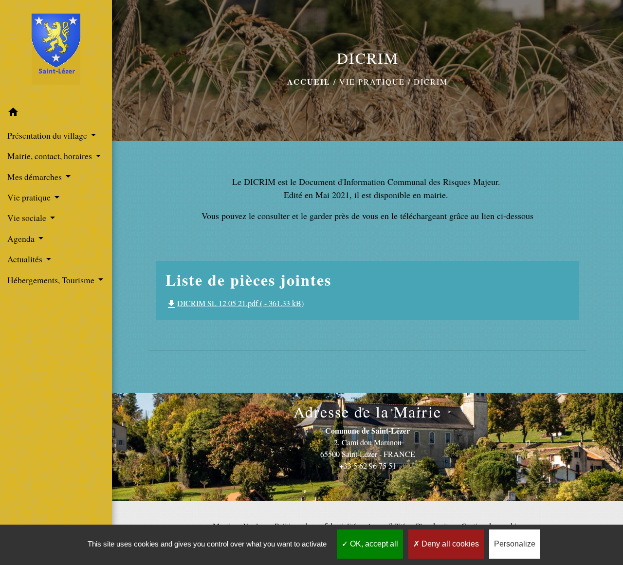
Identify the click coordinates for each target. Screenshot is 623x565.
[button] (56, 113)
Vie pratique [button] (30, 197)
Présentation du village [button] (48, 135)
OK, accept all (373, 544)
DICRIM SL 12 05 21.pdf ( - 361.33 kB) (234, 303)
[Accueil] (56, 51)
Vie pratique (372, 81)
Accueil (308, 81)
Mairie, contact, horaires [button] (50, 156)
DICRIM (431, 81)
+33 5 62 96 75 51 (367, 465)
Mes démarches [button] (35, 176)
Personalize (514, 544)
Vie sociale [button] (27, 217)
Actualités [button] (25, 259)
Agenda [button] (22, 238)
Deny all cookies (449, 544)
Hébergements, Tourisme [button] (51, 280)
